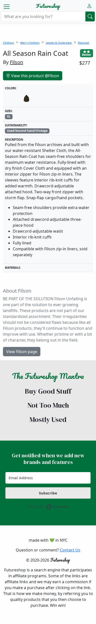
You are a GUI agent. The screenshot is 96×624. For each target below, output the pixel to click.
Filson (16, 62)
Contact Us (70, 550)
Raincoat (83, 43)
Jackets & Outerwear (59, 43)
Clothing (8, 43)
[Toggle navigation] (6, 6)
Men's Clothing (30, 43)
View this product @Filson (34, 75)
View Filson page (21, 351)
